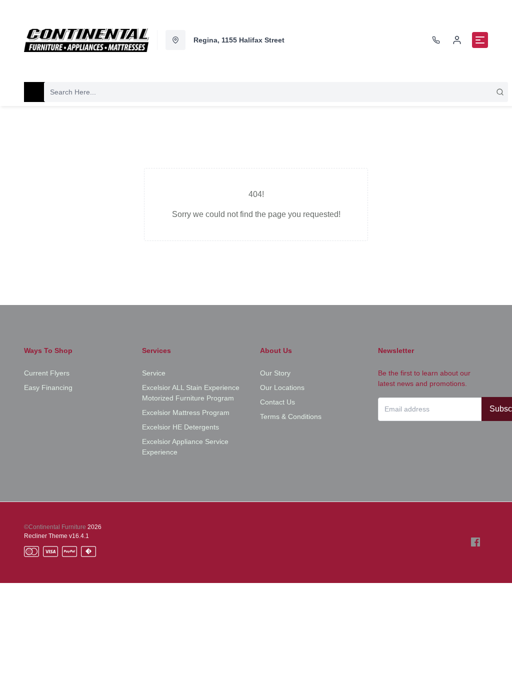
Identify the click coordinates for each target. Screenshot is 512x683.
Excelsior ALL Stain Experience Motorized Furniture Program (191, 393)
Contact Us (277, 402)
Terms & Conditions (291, 416)
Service (154, 373)
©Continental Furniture (55, 527)
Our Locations (282, 388)
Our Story (275, 373)
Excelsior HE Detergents (180, 427)
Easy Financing (48, 388)
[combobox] (276, 92)
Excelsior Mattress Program (186, 412)
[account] (457, 40)
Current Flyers (47, 373)
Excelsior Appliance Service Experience (185, 447)
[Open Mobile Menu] (480, 40)
